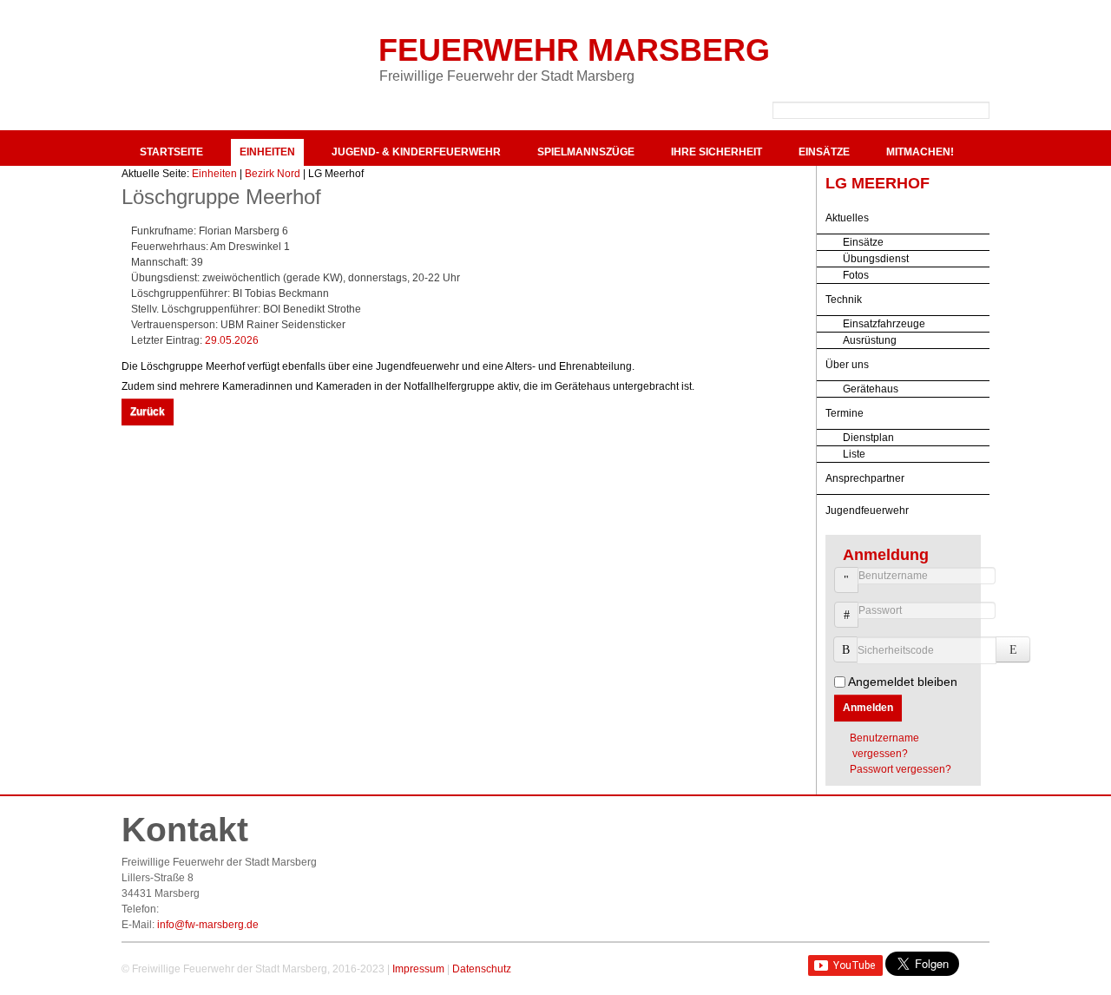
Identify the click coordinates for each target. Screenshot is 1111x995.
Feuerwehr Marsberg (574, 50)
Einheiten (267, 152)
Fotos (856, 275)
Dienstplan (868, 438)
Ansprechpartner (864, 478)
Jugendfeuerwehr (867, 510)
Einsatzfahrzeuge (884, 324)
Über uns (847, 365)
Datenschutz (481, 969)
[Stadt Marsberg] (894, 52)
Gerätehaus (870, 389)
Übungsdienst (876, 259)
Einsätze (824, 152)
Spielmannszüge (585, 152)
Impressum (418, 969)
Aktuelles (847, 218)
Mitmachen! (920, 152)
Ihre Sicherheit (716, 152)
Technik (843, 299)
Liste (854, 454)
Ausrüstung (870, 340)
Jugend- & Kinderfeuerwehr (416, 152)
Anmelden (868, 708)
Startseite (171, 152)
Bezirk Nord (272, 174)
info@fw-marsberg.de (208, 925)
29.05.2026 (232, 340)
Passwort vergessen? (900, 769)
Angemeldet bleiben (902, 682)
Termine (844, 413)
